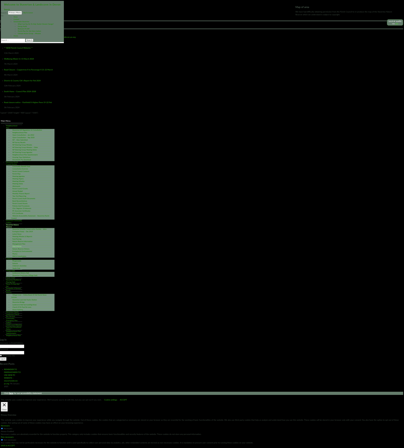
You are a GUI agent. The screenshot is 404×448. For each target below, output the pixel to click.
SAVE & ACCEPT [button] (8, 446)
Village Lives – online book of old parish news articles (29, 296)
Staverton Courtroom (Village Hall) (24, 275)
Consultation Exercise (20, 169)
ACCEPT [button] (123, 400)
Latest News (16, 234)
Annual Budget (17, 191)
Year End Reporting (19, 196)
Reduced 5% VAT (24, 29)
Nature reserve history (20, 249)
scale (396, 24)
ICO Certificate (17, 213)
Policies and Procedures (21, 206)
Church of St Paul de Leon (21, 307)
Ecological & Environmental (22, 251)
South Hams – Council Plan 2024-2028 (20, 92)
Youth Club (16, 268)
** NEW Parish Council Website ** (18, 48)
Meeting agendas (18, 176)
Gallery (8, 323)
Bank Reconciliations (19, 201)
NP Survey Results (18, 142)
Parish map (16, 174)
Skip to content (28, 13)
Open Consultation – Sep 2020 (23, 137)
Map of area (16, 246)
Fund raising (16, 239)
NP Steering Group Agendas (22, 152)
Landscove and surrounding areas (24, 305)
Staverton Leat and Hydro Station (24, 300)
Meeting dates (17, 184)
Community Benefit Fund (21, 166)
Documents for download (21, 160)
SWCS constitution (19, 256)
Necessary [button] (5, 426)
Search (7, 10)
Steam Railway (17, 310)
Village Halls (10, 271)
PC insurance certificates (21, 211)
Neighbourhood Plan (19, 132)
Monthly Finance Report (21, 193)
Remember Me (8, 356)
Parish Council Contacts (20, 171)
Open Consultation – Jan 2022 (23, 135)
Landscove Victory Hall (20, 273)
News (16, 17)
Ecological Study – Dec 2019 (22, 231)
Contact (16, 19)
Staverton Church (12, 312)
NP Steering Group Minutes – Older (25, 147)
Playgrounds (16, 261)
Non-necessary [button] (7, 437)
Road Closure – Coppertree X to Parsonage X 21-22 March (28, 70)
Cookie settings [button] (110, 400)
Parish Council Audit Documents (23, 198)
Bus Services (10, 316)
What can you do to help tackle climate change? (36, 24)
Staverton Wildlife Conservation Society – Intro (29, 229)
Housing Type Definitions (21, 157)
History (9, 293)
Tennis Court (10, 278)
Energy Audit (22, 26)
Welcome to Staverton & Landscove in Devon (32, 4)
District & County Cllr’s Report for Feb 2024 (22, 81)
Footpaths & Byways (13, 288)
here (11, 393)
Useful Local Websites (14, 325)
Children (9, 259)
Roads (8, 290)
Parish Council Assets (20, 203)
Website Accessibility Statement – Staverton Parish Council (30, 217)
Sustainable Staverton (21, 22)
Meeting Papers (18, 179)
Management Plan (18, 244)
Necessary (7, 429)
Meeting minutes (18, 181)
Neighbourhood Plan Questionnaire (25, 155)
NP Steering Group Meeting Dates (24, 150)
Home (16, 36)
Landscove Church (12, 314)
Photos (14, 254)
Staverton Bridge (18, 302)
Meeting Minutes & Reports (22, 236)
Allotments (16, 186)
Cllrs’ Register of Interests (21, 208)
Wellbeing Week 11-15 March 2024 (19, 59)
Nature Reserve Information (22, 241)
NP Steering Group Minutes (22, 145)
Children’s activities (19, 266)
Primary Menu (15, 13)
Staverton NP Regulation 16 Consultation (27, 130)
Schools (15, 263)
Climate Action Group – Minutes (29, 33)
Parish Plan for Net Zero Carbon (29, 31)
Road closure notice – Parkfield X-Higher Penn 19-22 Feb (28, 102)
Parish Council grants (20, 189)
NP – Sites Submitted (20, 140)
